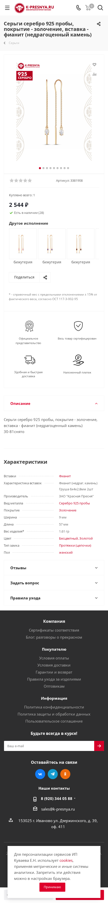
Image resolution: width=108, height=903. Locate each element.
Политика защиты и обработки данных (54, 714)
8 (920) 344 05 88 (56, 798)
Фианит (65, 476)
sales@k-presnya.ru (58, 809)
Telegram (53, 774)
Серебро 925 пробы (74, 503)
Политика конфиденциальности (54, 706)
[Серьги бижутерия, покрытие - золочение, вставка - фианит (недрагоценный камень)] (21, 243)
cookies (66, 860)
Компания (54, 621)
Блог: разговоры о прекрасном (54, 637)
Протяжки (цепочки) (75, 545)
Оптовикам (54, 686)
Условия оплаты (54, 657)
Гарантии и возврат (54, 672)
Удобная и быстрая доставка (28, 374)
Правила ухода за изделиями (54, 679)
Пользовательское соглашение (54, 721)
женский (66, 552)
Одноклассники (65, 774)
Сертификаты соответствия (54, 630)
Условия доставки (54, 665)
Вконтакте (40, 774)
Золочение (67, 510)
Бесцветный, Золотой (76, 538)
